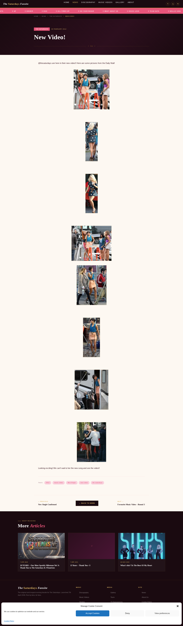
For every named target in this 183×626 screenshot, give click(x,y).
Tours (113, 597)
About (131, 2)
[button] (177, 606)
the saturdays (97, 482)
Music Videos (105, 2)
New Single (72, 482)
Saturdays (15, 4)
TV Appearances (117, 602)
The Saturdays (55, 16)
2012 (47, 482)
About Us (145, 597)
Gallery (120, 2)
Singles (82, 602)
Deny (127, 613)
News (75, 2)
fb (178, 4)
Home (66, 2)
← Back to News (87, 503)
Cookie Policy (9, 621)
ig (172, 4)
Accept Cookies (93, 613)
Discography (88, 2)
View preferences (162, 613)
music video (58, 482)
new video (84, 482)
